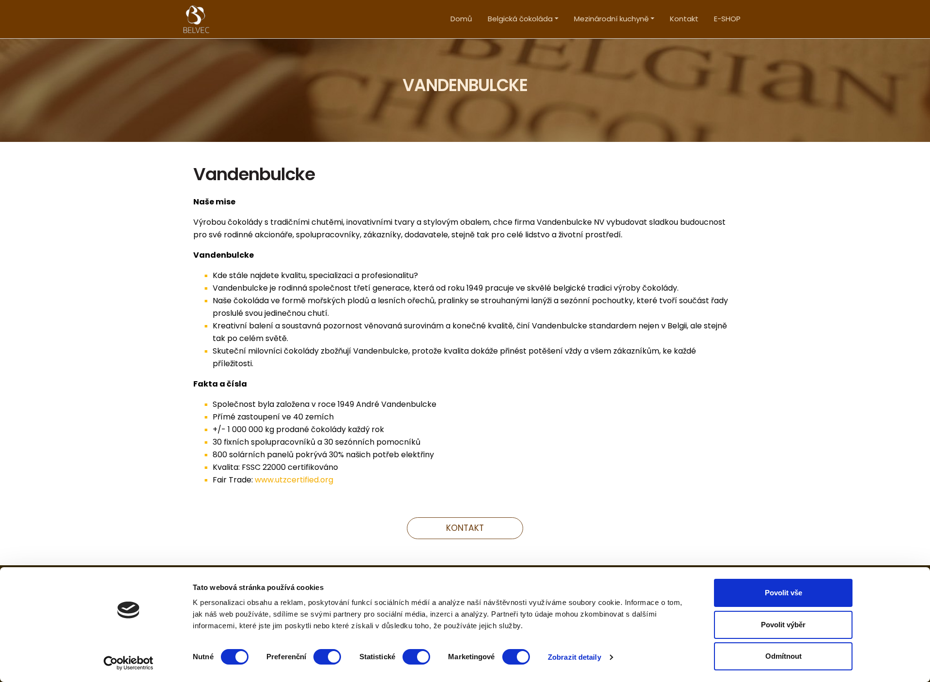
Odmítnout (783, 656)
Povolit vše (783, 593)
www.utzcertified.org (294, 479)
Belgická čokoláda (520, 19)
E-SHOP (727, 19)
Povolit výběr (783, 624)
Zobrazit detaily (574, 657)
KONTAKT (465, 528)
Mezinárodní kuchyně (611, 19)
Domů (461, 19)
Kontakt (684, 19)
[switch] (327, 657)
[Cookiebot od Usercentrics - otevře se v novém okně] (128, 663)
